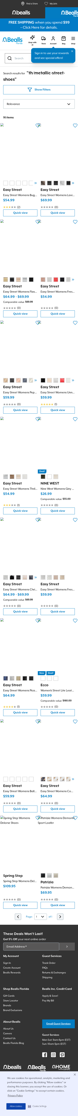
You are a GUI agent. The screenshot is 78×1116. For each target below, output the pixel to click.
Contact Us (9, 1038)
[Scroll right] (35, 183)
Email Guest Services (58, 1023)
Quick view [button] (25, 213)
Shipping (47, 977)
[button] (37, 1106)
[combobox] (39, 104)
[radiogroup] (21, 183)
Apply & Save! (50, 995)
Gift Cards (9, 995)
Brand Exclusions (12, 1010)
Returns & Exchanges (54, 972)
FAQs (45, 967)
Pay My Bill (48, 1000)
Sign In (7, 963)
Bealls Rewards (12, 972)
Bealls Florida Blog (13, 1043)
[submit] (67, 947)
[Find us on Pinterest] (62, 1054)
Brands (7, 1005)
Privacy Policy (15, 1095)
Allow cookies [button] (16, 1106)
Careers (7, 1033)
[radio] (5, 183)
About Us (8, 1028)
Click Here (31, 27)
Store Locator (10, 1000)
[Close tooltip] (72, 51)
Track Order (48, 963)
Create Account (11, 967)
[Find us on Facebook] (44, 1054)
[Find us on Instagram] (53, 1054)
